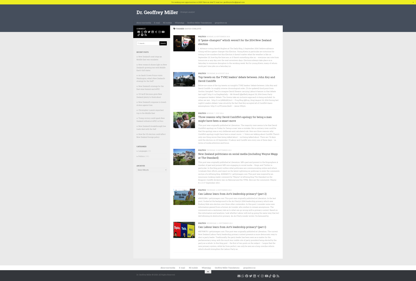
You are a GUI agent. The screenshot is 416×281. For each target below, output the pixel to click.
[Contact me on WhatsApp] (142, 32)
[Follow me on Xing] (156, 32)
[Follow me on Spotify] (142, 34)
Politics (202, 36)
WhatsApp (179, 22)
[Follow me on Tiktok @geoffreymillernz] (138, 34)
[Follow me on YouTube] (163, 32)
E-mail (157, 22)
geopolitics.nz (221, 22)
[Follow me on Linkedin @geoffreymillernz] (152, 32)
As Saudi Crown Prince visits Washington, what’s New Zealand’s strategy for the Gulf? (150, 78)
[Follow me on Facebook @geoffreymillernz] (145, 32)
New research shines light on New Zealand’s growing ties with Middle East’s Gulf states (151, 67)
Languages (142, 151)
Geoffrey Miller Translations (199, 22)
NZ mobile (167, 22)
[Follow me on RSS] (145, 34)
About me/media (143, 22)
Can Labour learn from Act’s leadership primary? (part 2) (232, 193)
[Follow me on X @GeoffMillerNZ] (149, 32)
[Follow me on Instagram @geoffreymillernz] (159, 32)
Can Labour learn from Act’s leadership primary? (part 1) (232, 227)
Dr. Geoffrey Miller (157, 12)
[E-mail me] (138, 32)
